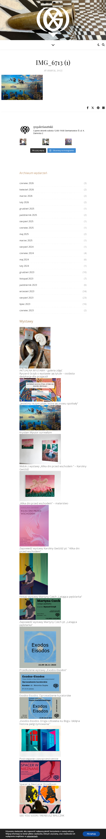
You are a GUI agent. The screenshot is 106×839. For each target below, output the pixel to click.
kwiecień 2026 (26, 189)
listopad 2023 (26, 278)
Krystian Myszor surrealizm (35, 432)
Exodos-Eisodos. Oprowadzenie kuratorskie (45, 695)
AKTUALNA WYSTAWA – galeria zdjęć (40, 370)
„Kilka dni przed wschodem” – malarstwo (43, 503)
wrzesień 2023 (26, 291)
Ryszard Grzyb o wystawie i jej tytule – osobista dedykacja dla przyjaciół (47, 375)
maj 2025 (24, 234)
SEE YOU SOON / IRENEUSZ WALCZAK (41, 815)
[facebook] (45, 2)
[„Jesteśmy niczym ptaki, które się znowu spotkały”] (40, 390)
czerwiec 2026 (26, 183)
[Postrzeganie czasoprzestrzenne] (40, 741)
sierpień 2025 (26, 221)
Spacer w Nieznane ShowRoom (37, 784)
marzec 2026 (25, 195)
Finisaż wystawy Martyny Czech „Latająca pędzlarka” (50, 596)
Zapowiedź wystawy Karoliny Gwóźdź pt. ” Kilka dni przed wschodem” (49, 550)
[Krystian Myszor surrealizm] (40, 417)
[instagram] (49, 2)
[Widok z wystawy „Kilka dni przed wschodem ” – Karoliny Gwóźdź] (40, 449)
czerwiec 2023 (26, 310)
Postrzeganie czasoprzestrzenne (38, 758)
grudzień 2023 (26, 272)
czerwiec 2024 (26, 253)
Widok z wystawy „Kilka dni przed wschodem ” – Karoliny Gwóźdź (52, 467)
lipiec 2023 (24, 304)
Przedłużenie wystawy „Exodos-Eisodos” (43, 670)
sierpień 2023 (26, 297)
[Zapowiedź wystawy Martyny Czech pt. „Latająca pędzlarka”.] (40, 609)
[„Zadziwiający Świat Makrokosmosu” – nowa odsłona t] (68, 142)
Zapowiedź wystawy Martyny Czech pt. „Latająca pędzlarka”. (48, 623)
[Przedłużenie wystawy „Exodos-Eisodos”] (40, 647)
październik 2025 (28, 215)
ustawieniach (32, 836)
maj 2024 (24, 259)
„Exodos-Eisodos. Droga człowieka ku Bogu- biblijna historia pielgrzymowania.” (49, 722)
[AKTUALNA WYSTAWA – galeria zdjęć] (35, 347)
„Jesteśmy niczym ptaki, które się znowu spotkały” (48, 403)
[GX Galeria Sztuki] (53, 20)
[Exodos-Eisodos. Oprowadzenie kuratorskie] (40, 682)
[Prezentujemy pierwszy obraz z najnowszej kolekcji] (23, 142)
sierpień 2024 (26, 246)
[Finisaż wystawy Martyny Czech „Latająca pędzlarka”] (33, 574)
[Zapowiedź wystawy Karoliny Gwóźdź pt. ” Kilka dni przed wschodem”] (34, 525)
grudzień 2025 (26, 208)
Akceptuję (91, 834)
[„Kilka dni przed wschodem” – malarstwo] (40, 486)
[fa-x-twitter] (59, 2)
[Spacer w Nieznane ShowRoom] (40, 771)
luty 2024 (24, 265)
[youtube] (54, 2)
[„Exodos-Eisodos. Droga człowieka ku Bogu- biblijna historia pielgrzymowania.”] (40, 708)
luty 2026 (24, 202)
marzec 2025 (25, 240)
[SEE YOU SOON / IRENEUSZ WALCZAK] (40, 799)
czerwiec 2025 (26, 227)
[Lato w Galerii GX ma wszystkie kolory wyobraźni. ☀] (45, 142)
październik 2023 (28, 284)
